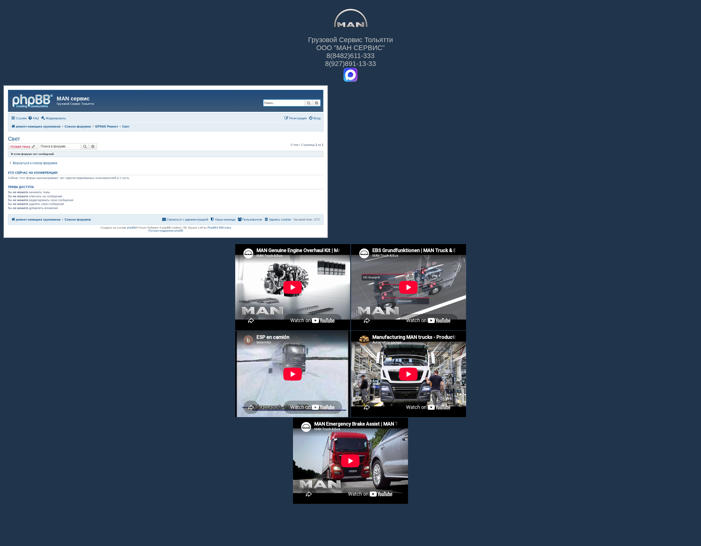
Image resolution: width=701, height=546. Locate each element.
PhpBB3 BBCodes (219, 227)
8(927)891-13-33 (350, 63)
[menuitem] (33, 118)
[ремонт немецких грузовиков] (33, 100)
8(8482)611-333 (350, 55)
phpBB (131, 227)
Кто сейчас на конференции (33, 172)
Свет (14, 139)
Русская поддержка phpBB (165, 230)
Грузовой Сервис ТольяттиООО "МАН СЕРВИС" (350, 43)
